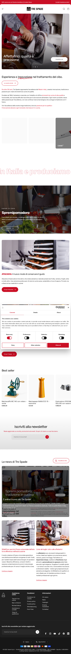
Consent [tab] (12, 312)
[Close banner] (68, 307)
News (44, 600)
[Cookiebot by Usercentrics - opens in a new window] (57, 307)
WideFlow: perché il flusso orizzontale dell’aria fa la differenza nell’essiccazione (18, 550)
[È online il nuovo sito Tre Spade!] (35, 491)
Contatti (58, 2)
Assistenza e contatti (16, 608)
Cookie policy (31, 604)
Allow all (58, 345)
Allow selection (35, 345)
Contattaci (45, 609)
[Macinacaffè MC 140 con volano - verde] (14, 387)
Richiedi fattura (16, 605)
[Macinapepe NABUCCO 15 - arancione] (41, 387)
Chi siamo (25, 2)
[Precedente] (4, 66)
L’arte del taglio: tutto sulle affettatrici (49, 549)
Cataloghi (45, 602)
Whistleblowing (31, 606)
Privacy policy (31, 601)
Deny (13, 345)
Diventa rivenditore (18, 2)
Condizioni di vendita (31, 598)
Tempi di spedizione (15, 613)
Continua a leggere (8, 512)
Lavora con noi (8, 2)
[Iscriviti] (47, 437)
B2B (3, 2)
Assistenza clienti (64, 2)
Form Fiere (30, 609)
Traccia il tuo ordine (16, 599)
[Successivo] (66, 66)
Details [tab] (35, 312)
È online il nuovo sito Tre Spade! (17, 499)
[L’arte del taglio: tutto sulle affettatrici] (52, 532)
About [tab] (59, 312)
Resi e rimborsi (16, 603)
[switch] (26, 338)
